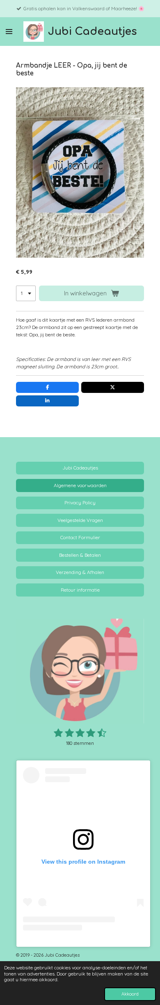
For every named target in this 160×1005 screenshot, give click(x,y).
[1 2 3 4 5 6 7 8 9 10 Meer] (26, 293)
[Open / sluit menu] (9, 31)
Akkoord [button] (130, 994)
